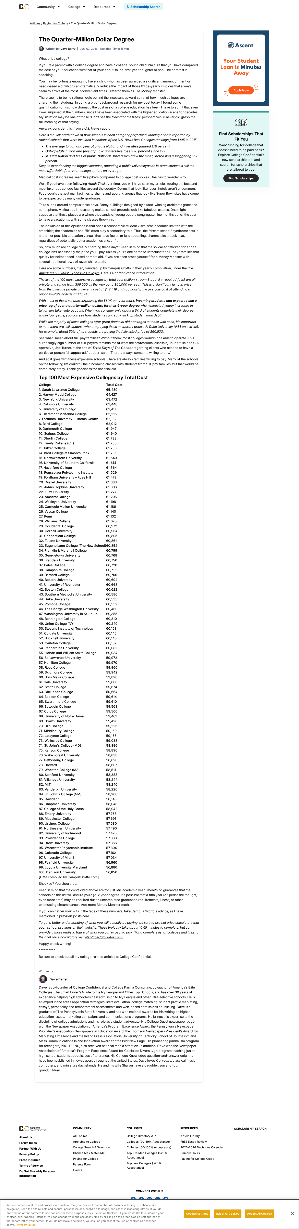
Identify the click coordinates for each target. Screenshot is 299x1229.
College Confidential (135, 957)
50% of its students (83, 331)
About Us (25, 1137)
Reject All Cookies (227, 1213)
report (97, 128)
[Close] (292, 1213)
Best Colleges (144, 140)
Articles (35, 23)
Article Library (190, 1136)
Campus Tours (190, 1153)
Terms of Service (31, 1165)
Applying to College (86, 1141)
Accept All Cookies (259, 1213)
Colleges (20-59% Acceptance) (148, 1141)
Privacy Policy (29, 1154)
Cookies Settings (197, 1213)
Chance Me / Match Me (89, 1153)
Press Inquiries (29, 1160)
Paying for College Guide (197, 1158)
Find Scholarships (241, 178)
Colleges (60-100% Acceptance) (149, 1147)
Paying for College (55, 23)
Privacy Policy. (26, 1224)
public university (134, 166)
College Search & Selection (91, 1147)
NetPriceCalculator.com (103, 937)
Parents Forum (82, 1164)
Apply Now (241, 90)
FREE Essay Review (193, 1141)
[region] (149, 1214)
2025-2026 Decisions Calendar (201, 1147)
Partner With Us (30, 1148)
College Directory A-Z (141, 1136)
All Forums (80, 1136)
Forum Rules (28, 1143)
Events (77, 1170)
